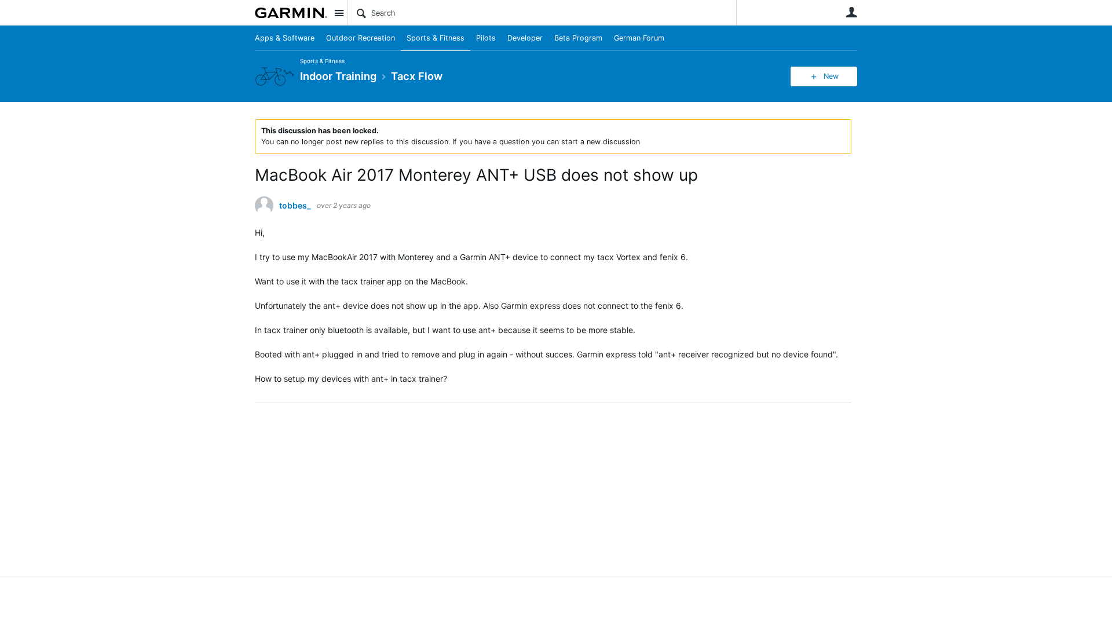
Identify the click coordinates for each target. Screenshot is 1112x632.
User (851, 12)
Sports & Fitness (435, 38)
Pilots (486, 38)
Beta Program (578, 38)
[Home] (291, 13)
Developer (525, 38)
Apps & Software (284, 38)
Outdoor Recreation (360, 38)
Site (339, 12)
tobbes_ (295, 205)
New (831, 76)
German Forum (639, 38)
